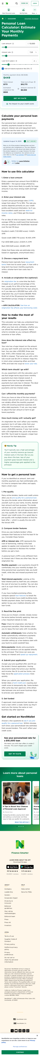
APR (31, 201)
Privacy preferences (9, 953)
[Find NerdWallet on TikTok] (27, 1030)
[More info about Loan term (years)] (16, 61)
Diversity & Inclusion (9, 902)
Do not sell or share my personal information (11, 960)
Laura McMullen (24, 161)
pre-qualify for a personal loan (24, 498)
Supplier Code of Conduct (11, 940)
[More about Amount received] (34, 88)
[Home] (3, 18)
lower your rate (31, 364)
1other (17, 163)
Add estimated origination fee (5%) (17, 68)
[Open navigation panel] (2, 3)
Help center (25, 889)
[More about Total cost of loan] (34, 82)
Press (7, 919)
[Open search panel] (16, 3)
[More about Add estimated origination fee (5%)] (31, 68)
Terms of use (9, 936)
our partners (20, 154)
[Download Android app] (27, 867)
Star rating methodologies (10, 912)
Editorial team (10, 916)
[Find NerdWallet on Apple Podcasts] (23, 1030)
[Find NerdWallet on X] (12, 1030)
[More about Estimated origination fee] (18, 89)
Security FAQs (26, 892)
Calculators (12, 18)
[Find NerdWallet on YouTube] (16, 1030)
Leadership (9, 892)
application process (22, 674)
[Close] (37, 1035)
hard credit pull (19, 683)
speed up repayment (28, 654)
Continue (20, 1052)
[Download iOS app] (12, 867)
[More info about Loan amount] (13, 43)
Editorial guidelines (8, 907)
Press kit (8, 922)
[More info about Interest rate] (12, 52)
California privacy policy (11, 948)
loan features (20, 596)
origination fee (10, 281)
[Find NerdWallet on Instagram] (20, 1030)
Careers (7, 895)
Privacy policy (10, 944)
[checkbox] (3, 69)
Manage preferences (20, 1046)
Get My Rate (20, 98)
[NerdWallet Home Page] (8, 3)
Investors (8, 925)
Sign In (24, 3)
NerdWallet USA (22, 1019)
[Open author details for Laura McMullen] (5, 162)
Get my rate (15, 754)
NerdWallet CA (21, 1023)
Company (8, 889)
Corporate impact (11, 898)
